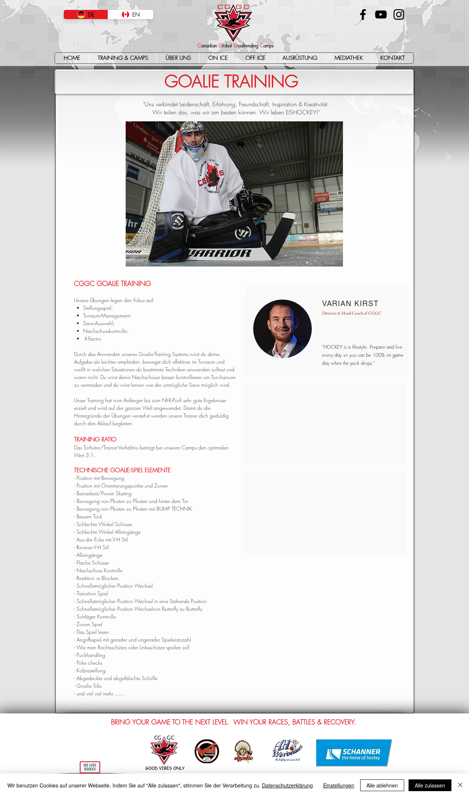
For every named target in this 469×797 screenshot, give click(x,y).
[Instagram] (399, 14)
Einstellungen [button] (338, 785)
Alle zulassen (430, 785)
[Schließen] (460, 785)
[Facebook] (363, 14)
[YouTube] (381, 14)
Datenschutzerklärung (287, 785)
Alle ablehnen (382, 785)
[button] (122, 58)
